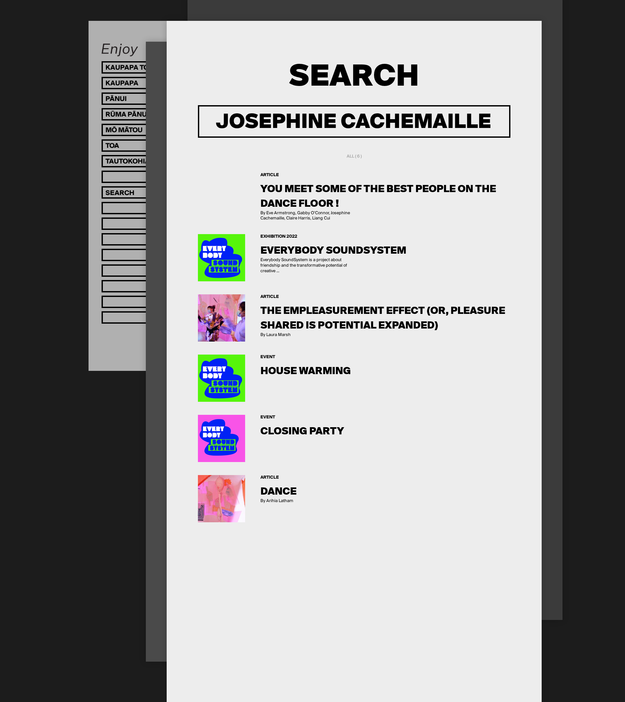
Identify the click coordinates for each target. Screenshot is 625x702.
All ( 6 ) (354, 156)
